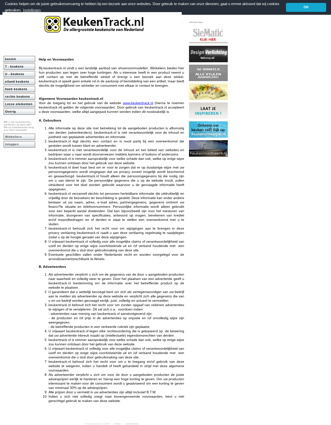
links (118, 423)
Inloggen (12, 144)
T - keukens (14, 66)
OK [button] (306, 7)
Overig (10, 111)
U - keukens (14, 74)
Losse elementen (18, 104)
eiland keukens (17, 81)
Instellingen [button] (32, 10)
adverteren (132, 423)
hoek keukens (16, 89)
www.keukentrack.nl (138, 103)
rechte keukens (17, 96)
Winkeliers (13, 137)
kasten (10, 59)
